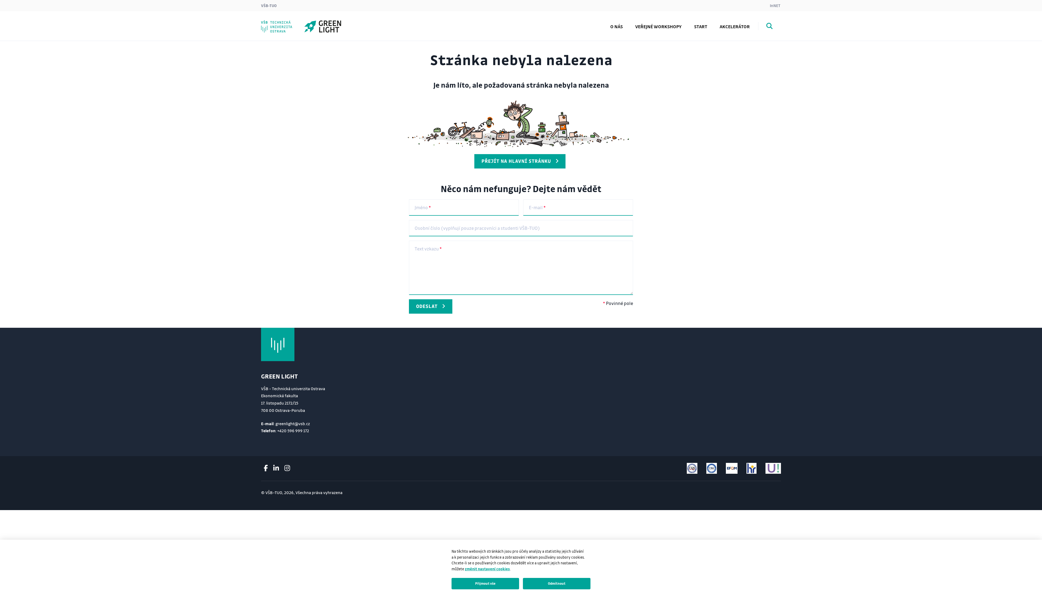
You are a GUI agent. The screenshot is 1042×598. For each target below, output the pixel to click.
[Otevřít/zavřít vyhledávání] (769, 27)
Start (700, 26)
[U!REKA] (773, 468)
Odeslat (426, 306)
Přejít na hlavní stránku (516, 161)
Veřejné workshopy (658, 26)
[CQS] (692, 468)
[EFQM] (732, 468)
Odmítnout (557, 583)
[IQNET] (711, 468)
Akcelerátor (735, 26)
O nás (616, 26)
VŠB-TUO (269, 5)
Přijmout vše (485, 583)
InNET (775, 5)
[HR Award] (751, 468)
